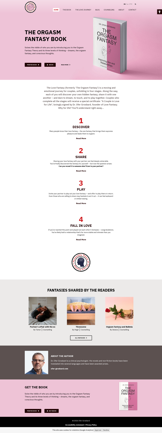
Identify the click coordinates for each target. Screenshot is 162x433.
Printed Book (32, 65)
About (121, 10)
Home (56, 10)
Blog (97, 10)
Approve (98, 430)
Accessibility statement (74, 425)
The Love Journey (83, 10)
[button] (159, 11)
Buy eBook (52, 411)
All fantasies (80, 338)
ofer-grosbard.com (59, 368)
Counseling (109, 10)
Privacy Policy (91, 425)
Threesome (81, 326)
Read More (64, 65)
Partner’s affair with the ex (42, 326)
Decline (106, 430)
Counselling (47, 330)
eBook (51, 65)
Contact (132, 10)
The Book (67, 10)
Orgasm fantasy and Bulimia (119, 326)
